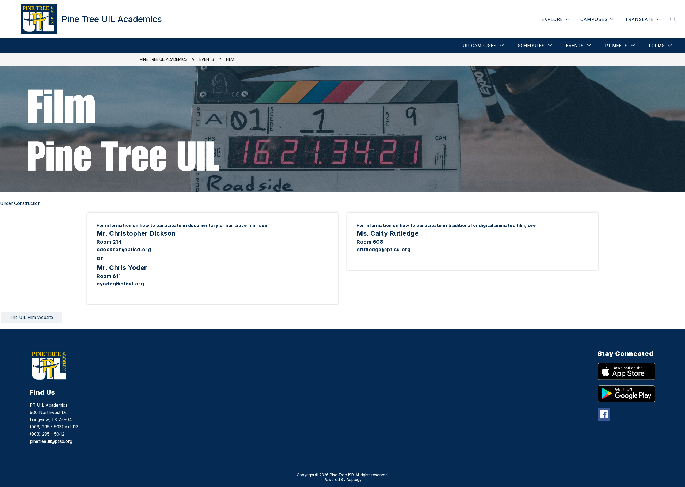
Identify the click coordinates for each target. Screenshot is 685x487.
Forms (657, 45)
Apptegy (354, 479)
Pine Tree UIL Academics (163, 59)
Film (230, 59)
